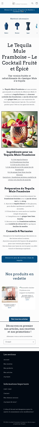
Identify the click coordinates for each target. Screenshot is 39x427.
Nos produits (8, 368)
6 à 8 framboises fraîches (19, 162)
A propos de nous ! (10, 402)
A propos (7, 377)
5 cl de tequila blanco (19, 159)
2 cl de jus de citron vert (19, 165)
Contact (6, 393)
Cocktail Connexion (15, 422)
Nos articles (8, 372)
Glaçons (19, 175)
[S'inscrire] (33, 342)
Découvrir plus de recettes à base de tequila (19, 259)
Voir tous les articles (19, 319)
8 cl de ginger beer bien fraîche (19, 172)
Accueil (6, 360)
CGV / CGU (8, 389)
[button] (2, 3)
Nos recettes (8, 364)
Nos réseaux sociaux (11, 398)
